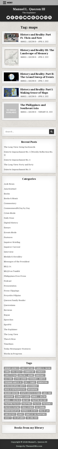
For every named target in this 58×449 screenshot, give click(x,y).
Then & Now (10, 339)
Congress (41, 371)
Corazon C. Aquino (25, 375)
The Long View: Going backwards (20, 147)
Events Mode (10, 232)
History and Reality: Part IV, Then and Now (35, 36)
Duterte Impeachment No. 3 (17, 169)
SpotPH (7, 324)
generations (43, 382)
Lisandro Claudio (23, 396)
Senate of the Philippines (35, 414)
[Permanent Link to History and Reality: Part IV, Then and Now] (11, 37)
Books (7, 194)
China (7, 371)
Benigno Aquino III (12, 368)
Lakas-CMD (47, 393)
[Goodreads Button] (41, 17)
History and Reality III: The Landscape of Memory (37, 51)
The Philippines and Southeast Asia (33, 106)
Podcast (7, 281)
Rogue (7, 315)
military (25, 400)
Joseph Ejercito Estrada (30, 393)
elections (8, 378)
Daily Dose (9, 218)
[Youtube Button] (25, 17)
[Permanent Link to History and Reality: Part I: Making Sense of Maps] (11, 92)
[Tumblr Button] (33, 17)
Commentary (10, 203)
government (33, 386)
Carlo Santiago (27, 368)
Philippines (26, 403)
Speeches (8, 320)
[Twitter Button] (8, 17)
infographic (33, 389)
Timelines (8, 344)
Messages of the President (16, 261)
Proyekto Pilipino (12, 295)
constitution (10, 375)
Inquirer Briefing (12, 242)
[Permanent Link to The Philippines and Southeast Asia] (11, 110)
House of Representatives (15, 389)
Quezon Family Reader (15, 300)
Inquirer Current (12, 247)
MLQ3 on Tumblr (12, 271)
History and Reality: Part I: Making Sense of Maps (36, 91)
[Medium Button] (29, 17)
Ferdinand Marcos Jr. (13, 382)
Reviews (8, 310)
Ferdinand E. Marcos (37, 378)
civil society (16, 371)
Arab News (9, 184)
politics (36, 403)
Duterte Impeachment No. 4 (17, 160)
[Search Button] (50, 17)
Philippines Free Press (15, 276)
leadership (9, 396)
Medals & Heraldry (13, 257)
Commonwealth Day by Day (17, 208)
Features (8, 237)
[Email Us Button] (46, 17)
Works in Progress (13, 354)
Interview (8, 252)
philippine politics (12, 403)
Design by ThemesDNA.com (29, 446)
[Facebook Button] (12, 17)
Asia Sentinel (10, 189)
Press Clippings (11, 291)
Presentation (10, 286)
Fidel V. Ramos (30, 382)
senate (20, 414)
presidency (47, 403)
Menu (9, 2)
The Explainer (10, 329)
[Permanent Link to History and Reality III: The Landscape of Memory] (11, 57)
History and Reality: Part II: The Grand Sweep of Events (37, 75)
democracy (40, 375)
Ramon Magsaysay (12, 410)
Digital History (11, 223)
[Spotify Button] (37, 17)
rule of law (44, 410)
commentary (29, 371)
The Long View (11, 334)
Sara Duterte (10, 414)
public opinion (27, 407)
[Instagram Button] (21, 17)
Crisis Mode (9, 213)
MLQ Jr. (8, 266)
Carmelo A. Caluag (43, 368)
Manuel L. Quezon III (29, 9)
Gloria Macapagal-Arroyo (15, 386)
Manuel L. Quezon (39, 396)
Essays (7, 227)
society (8, 417)
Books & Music (11, 198)
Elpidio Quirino (21, 378)
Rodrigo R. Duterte (29, 410)
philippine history (39, 400)
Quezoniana (9, 305)
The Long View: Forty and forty (18, 165)
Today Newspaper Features (17, 349)
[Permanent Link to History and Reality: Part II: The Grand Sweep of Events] (11, 76)
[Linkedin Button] (16, 17)
